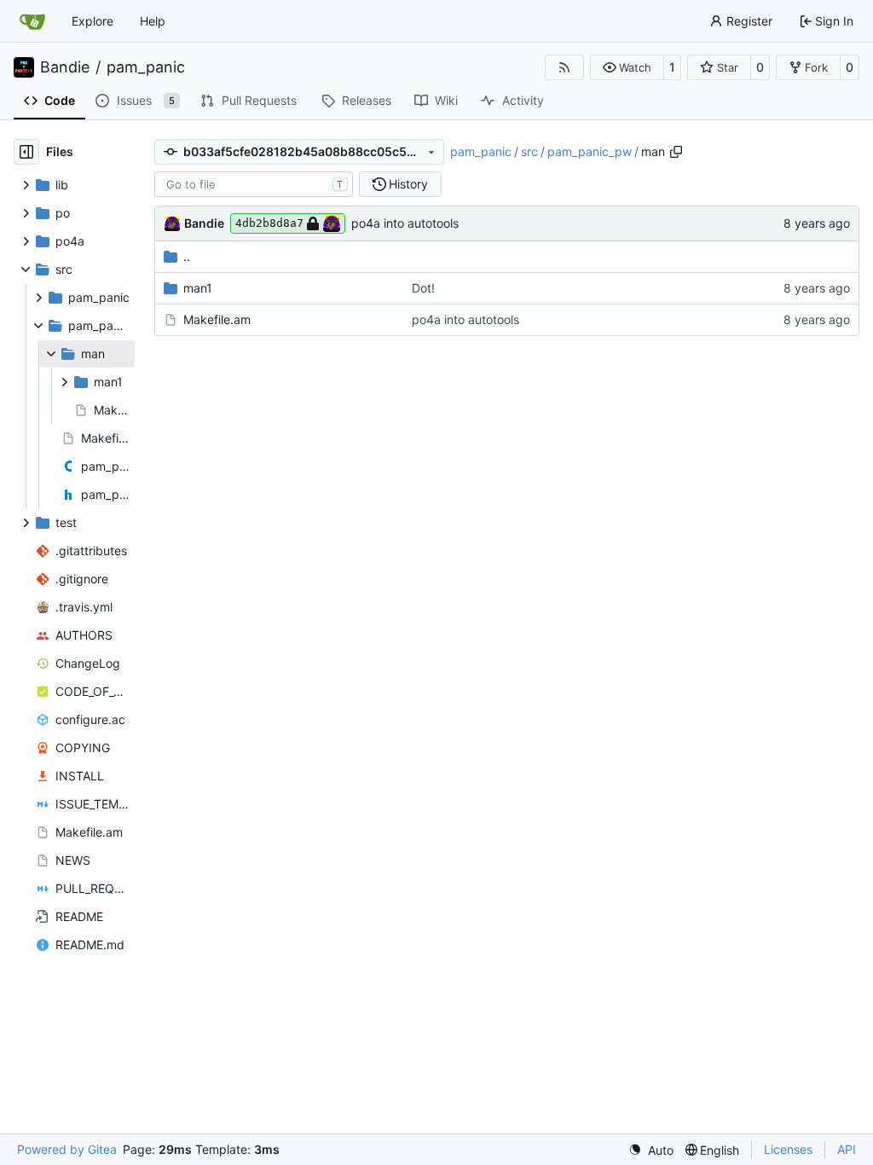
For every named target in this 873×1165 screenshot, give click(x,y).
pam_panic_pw (589, 151)
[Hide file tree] (26, 152)
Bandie (65, 67)
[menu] (651, 1150)
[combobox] (253, 184)
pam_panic (146, 67)
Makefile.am (217, 319)
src (529, 151)
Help (152, 21)
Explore (92, 21)
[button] (627, 67)
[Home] (32, 21)
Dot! (423, 288)
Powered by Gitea (67, 1149)
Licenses (788, 1149)
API (846, 1149)
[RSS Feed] (564, 67)
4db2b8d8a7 (269, 223)
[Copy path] (676, 152)
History (408, 184)
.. (186, 256)
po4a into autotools (405, 223)
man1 (197, 288)
